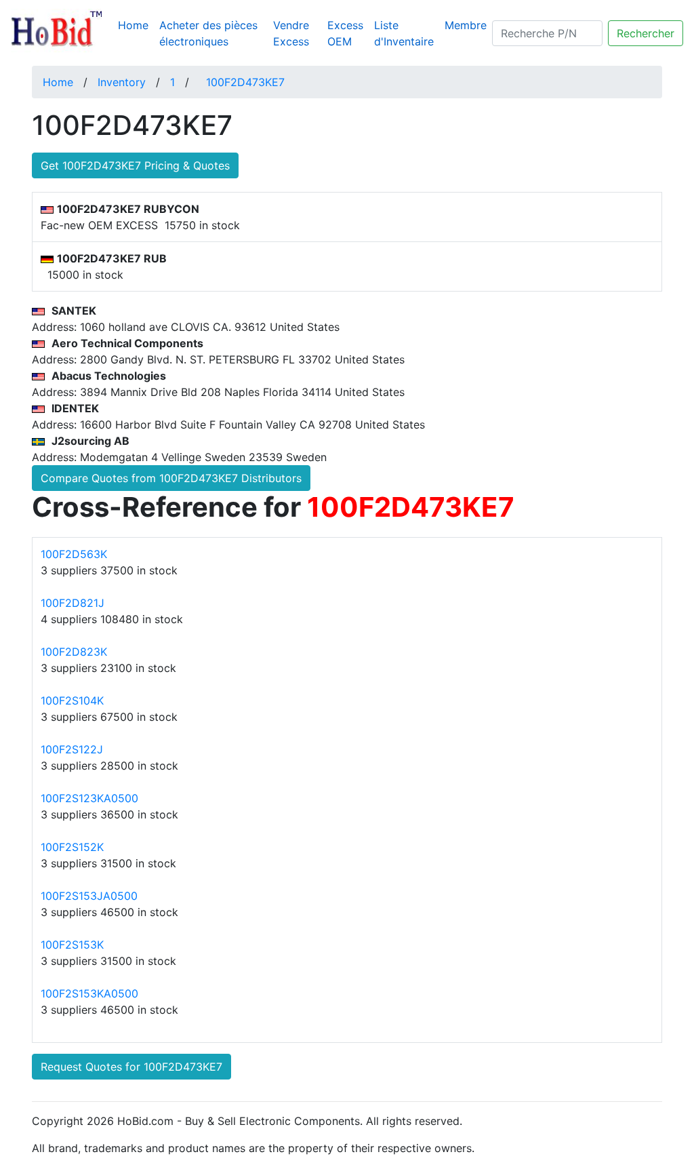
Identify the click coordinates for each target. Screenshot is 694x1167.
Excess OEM (345, 33)
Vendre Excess (291, 33)
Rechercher (645, 33)
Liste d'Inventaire (404, 33)
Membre (466, 25)
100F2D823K (74, 651)
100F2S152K (72, 847)
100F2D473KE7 (245, 82)
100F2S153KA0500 (89, 993)
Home (136, 25)
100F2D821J (72, 603)
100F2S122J (72, 749)
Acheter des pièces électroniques (208, 33)
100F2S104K (72, 700)
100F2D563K (74, 554)
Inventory (122, 82)
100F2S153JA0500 (89, 896)
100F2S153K (72, 944)
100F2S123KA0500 (89, 798)
